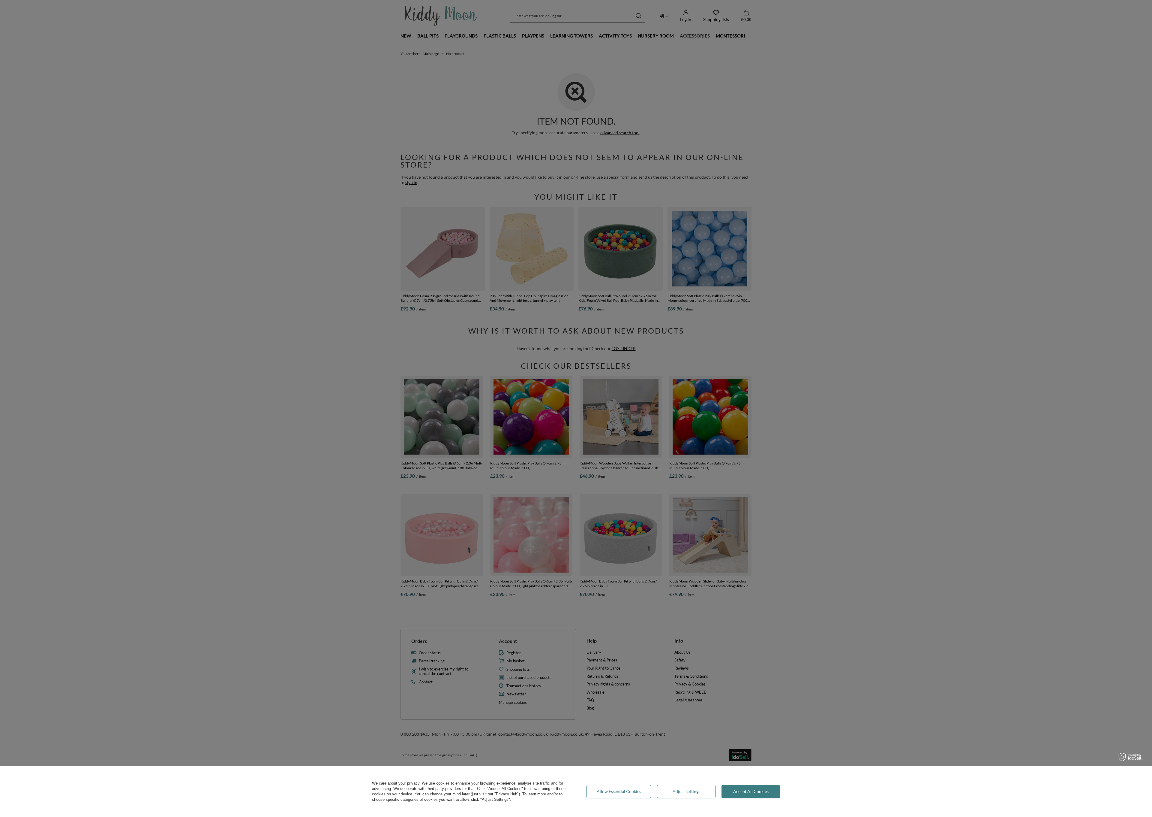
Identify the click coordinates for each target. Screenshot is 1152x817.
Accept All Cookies (751, 791)
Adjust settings (686, 791)
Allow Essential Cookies (619, 791)
